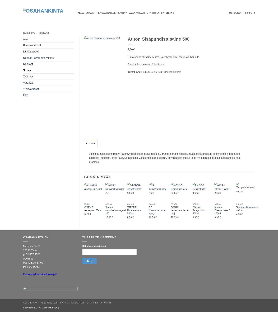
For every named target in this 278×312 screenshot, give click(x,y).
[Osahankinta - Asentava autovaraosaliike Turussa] (48, 13)
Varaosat (28, 82)
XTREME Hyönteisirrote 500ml (134, 210)
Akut (25, 39)
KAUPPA (123, 13)
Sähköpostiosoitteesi (94, 246)
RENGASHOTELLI (106, 13)
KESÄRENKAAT (86, 13)
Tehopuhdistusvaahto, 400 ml (247, 209)
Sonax (44, 33)
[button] (242, 13)
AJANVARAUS (137, 13)
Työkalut (28, 76)
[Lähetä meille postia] (26, 282)
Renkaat (28, 64)
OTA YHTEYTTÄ (155, 13)
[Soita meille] (32, 282)
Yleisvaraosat (31, 89)
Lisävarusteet (30, 51)
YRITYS (170, 13)
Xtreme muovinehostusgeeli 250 (115, 210)
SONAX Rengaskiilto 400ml (199, 210)
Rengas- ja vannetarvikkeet (38, 58)
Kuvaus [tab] (90, 143)
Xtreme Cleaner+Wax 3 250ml (222, 210)
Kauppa (29, 33)
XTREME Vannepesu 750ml (93, 209)
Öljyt (25, 95)
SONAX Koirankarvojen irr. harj (180, 210)
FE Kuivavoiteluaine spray (157, 210)
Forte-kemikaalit (32, 45)
